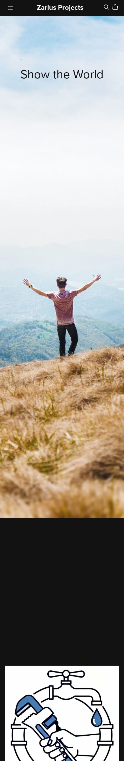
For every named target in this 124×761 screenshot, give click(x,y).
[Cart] (117, 7)
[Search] (106, 7)
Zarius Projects (60, 7)
